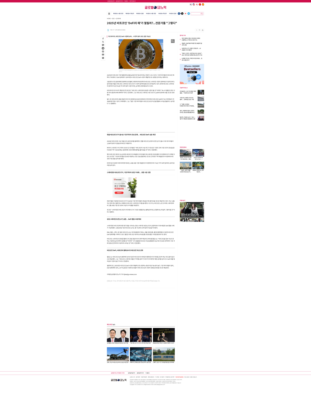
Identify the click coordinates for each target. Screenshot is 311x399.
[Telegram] (188, 13)
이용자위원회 (144, 377)
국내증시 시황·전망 (151, 13)
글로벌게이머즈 (119, 1)
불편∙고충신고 (193, 377)
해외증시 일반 (140, 13)
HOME (109, 18)
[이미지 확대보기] (173, 41)
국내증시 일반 (172, 13)
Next (202, 210)
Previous (182, 210)
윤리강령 (138, 377)
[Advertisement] (141, 118)
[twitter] (182, 13)
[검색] (202, 13)
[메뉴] (109, 13)
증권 (113, 18)
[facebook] (179, 13)
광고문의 (162, 377)
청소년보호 (187, 377)
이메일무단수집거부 (169, 377)
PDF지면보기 (133, 1)
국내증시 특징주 (162, 13)
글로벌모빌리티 (111, 1)
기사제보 (157, 377)
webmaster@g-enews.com (159, 384)
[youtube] (185, 13)
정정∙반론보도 (151, 377)
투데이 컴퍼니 (183, 147)
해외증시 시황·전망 (118, 13)
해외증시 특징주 (130, 13)
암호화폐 (118, 18)
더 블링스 (126, 1)
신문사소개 (132, 377)
